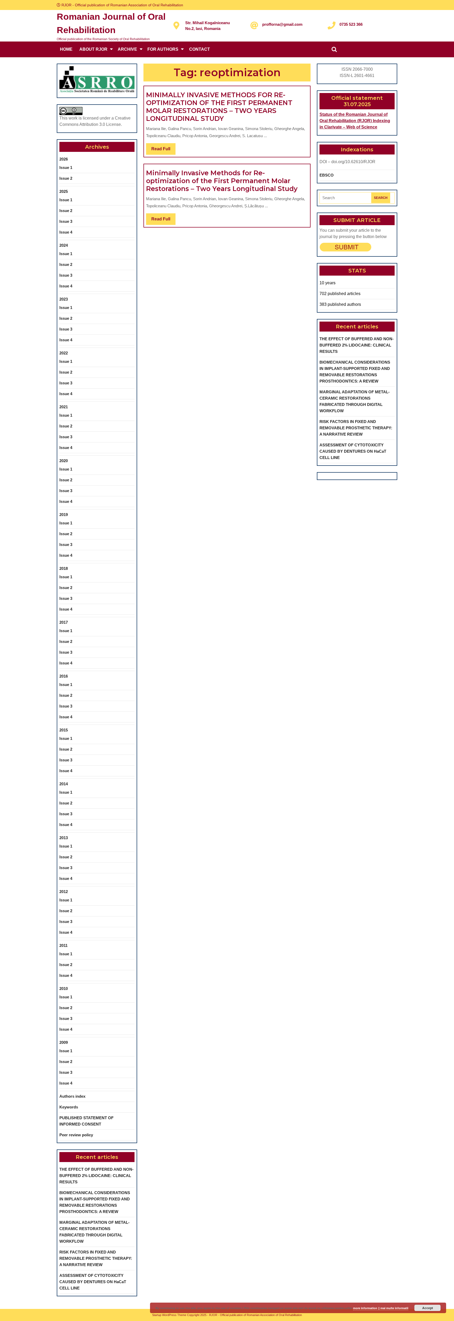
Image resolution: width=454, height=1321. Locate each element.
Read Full (163, 150)
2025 (63, 191)
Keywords (68, 1107)
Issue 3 (65, 221)
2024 (63, 245)
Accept (427, 1307)
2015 (63, 730)
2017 (63, 622)
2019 (63, 514)
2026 (63, 159)
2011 (63, 945)
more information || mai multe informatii (380, 1308)
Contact (199, 49)
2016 (63, 676)
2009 (63, 1042)
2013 (63, 837)
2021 (63, 407)
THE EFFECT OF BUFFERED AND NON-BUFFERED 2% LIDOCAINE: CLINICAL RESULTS (96, 1175)
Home (66, 49)
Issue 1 (65, 167)
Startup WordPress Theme (169, 1315)
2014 (63, 784)
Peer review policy (76, 1135)
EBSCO (326, 175)
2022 (63, 353)
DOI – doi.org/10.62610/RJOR (347, 161)
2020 (63, 460)
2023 (63, 299)
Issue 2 (65, 178)
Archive (127, 49)
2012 (63, 891)
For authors (162, 49)
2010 (63, 988)
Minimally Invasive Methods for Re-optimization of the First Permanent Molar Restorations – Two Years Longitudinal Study (221, 181)
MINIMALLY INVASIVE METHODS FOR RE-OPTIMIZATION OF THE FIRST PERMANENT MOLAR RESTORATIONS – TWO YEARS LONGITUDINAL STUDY (219, 106)
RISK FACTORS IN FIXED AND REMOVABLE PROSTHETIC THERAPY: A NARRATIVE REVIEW (95, 1258)
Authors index (72, 1096)
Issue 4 (65, 232)
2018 (63, 568)
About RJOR (93, 49)
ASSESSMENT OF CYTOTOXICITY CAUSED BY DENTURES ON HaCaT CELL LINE (92, 1281)
